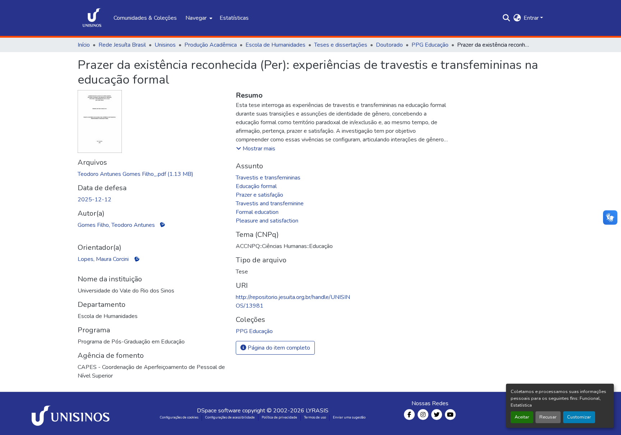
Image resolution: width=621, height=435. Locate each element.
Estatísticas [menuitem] (234, 18)
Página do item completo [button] (278, 348)
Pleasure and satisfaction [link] (267, 221)
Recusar (548, 417)
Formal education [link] (257, 212)
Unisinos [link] (165, 45)
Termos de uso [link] (315, 417)
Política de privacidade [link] (279, 417)
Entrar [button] (532, 18)
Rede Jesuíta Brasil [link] (122, 45)
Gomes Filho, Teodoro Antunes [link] (116, 225)
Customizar (579, 417)
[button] (92, 18)
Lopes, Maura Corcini (103, 259)
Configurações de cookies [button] (179, 417)
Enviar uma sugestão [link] (349, 417)
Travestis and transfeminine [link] (270, 203)
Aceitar (522, 417)
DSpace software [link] (219, 411)
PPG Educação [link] (429, 45)
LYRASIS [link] (317, 411)
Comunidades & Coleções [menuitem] (145, 18)
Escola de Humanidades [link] (275, 45)
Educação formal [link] (256, 186)
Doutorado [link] (389, 45)
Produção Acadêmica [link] (210, 45)
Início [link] (84, 45)
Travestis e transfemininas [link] (268, 178)
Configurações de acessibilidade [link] (230, 417)
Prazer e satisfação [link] (259, 195)
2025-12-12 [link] (94, 200)
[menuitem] (198, 18)
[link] (152, 174)
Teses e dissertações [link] (340, 45)
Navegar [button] (196, 18)
